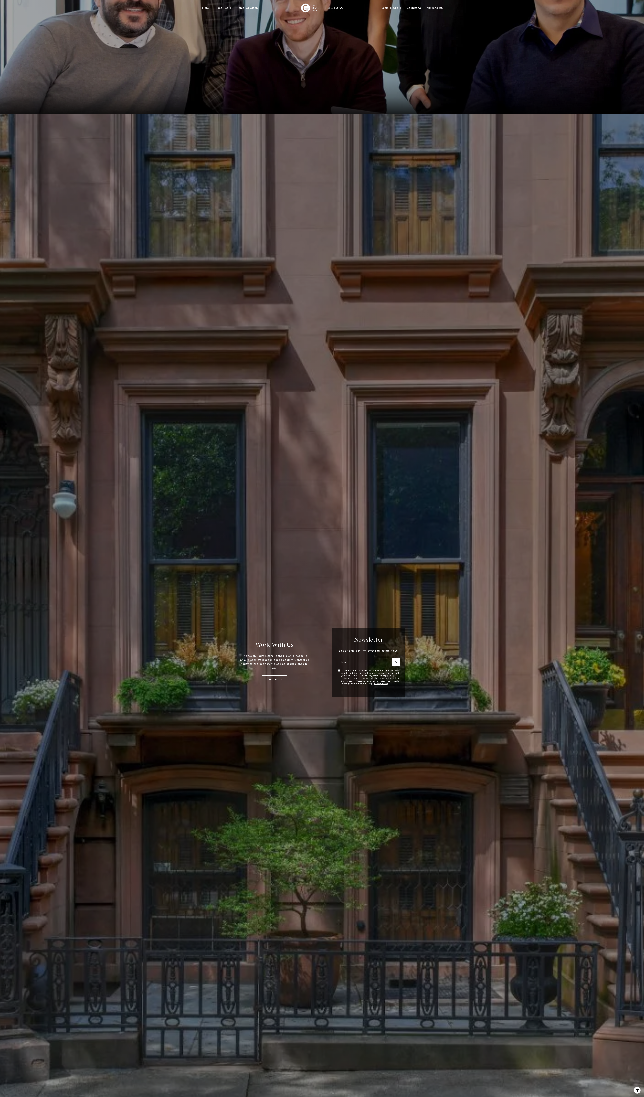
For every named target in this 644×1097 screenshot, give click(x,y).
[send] (396, 662)
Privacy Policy (381, 683)
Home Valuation (247, 8)
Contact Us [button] (274, 679)
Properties (221, 8)
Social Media (390, 8)
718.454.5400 (435, 8)
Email (344, 662)
